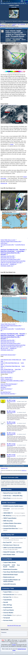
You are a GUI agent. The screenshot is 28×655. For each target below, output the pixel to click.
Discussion (22, 24)
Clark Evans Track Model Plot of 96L (9, 333)
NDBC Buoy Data (8, 520)
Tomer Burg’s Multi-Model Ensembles (13, 572)
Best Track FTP (7, 542)
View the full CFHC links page (14, 625)
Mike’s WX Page (7, 605)
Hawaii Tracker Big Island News (8, 393)
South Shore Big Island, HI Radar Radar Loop (11, 359)
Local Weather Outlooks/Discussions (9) (9, 26)
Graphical (14, 24)
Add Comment (16, 39)
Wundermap (2, 25)
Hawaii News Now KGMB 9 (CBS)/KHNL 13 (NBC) (12, 380)
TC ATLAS (6, 538)
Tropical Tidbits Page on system (8, 239)
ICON (13, 565)
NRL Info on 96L (4, 348)
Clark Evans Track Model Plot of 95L (9, 249)
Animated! (22, 249)
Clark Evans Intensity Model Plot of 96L (10, 337)
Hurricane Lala (4, 183)
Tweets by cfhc (4, 468)
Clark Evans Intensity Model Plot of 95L (10, 252)
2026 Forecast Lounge (11, 401)
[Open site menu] (1, 1)
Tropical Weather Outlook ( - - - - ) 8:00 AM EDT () (14, 25)
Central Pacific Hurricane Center (8, 354)
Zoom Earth (6, 508)
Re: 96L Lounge (11, 400)
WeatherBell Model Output (10, 574)
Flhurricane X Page (19, 465)
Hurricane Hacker (8, 620)
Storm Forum (6, 498)
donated (14, 644)
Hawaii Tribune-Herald (5, 385)
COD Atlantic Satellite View (7, 265)
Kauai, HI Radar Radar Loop (7, 369)
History (13, 25)
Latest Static (18, 369)
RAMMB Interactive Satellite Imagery (13, 506)
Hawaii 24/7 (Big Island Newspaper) (9, 384)
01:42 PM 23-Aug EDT (11, 41)
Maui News (3, 387)
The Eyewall (6, 617)
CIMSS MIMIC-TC (8, 513)
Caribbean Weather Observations (12, 523)
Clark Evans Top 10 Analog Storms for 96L (10, 343)
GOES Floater (4, 243)
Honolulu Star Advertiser (6, 388)
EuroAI (5, 566)
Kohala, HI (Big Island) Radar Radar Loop (10, 362)
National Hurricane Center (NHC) (12, 493)
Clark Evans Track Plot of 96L (7, 340)
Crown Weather (7, 615)
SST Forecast (20, 552)
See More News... (19, 28)
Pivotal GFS (6, 565)
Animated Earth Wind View (10, 528)
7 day (18, 24)
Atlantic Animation (8, 581)
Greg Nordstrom (7, 607)
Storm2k (5, 602)
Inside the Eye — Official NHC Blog (12, 495)
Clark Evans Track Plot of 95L (7, 256)
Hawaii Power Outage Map (7, 372)
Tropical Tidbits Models (9, 562)
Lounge (11, 144)
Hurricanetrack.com (8, 594)
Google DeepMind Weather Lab (11, 579)
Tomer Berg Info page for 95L (7, 244)
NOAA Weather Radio (9, 554)
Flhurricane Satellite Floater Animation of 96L (11, 325)
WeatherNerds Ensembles (10, 569)
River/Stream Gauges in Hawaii (8, 371)
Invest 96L (14, 7)
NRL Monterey (7, 515)
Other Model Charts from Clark (7, 257)
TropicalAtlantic (7, 599)
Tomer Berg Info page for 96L (7, 328)
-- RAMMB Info (12, 264)
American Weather (8, 612)
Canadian (11, 566)
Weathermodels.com (8, 577)
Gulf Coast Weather (8, 610)
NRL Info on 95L (4, 264)
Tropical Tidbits (7, 592)
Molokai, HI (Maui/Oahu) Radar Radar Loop (10, 366)
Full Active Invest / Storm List (11, 545)
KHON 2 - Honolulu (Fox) (6, 379)
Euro (18, 565)
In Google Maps (20, 251)
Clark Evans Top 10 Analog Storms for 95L (10, 259)
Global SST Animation (9, 552)
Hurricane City (7, 597)
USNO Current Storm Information (12, 547)
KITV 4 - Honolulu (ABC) (6, 377)
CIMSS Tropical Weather (9, 518)
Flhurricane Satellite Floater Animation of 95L (11, 241)
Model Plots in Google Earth (7, 251)
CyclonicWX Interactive (9, 584)
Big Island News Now (5, 392)
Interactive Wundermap (9, 526)
